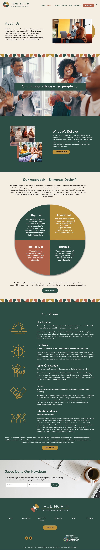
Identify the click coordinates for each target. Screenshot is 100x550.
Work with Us (50, 290)
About (49, 5)
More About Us (61, 152)
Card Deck (77, 5)
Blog (70, 5)
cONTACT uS (50, 527)
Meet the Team (50, 448)
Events (64, 5)
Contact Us (88, 5)
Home (43, 5)
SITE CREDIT (74, 547)
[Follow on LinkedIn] (30, 538)
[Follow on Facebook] (26, 538)
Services (57, 5)
